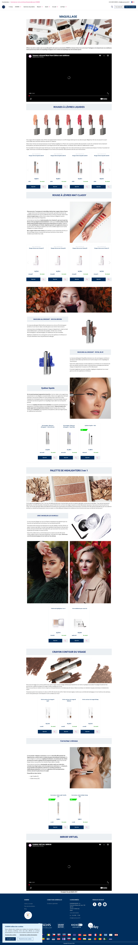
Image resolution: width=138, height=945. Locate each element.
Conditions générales (52, 903)
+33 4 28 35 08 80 (113, 2)
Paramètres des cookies (25, 939)
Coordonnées (5, 2)
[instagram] (105, 904)
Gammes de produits (29, 7)
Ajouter (33, 186)
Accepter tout (10, 939)
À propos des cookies (10, 934)
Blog (25, 908)
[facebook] (95, 904)
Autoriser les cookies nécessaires (28, 934)
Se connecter (118, 7)
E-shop (11, 7)
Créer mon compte (130, 7)
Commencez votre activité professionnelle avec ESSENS (25, 2)
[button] (110, 170)
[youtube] (100, 904)
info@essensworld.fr (124, 2)
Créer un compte (28, 903)
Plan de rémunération (29, 906)
